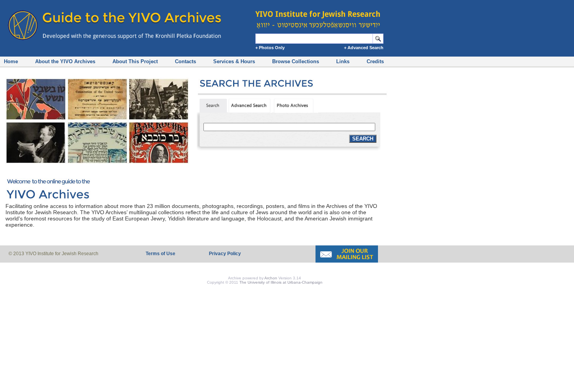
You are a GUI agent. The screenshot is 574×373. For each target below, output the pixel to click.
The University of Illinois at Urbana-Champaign (281, 282)
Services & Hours (234, 61)
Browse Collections (295, 61)
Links (342, 61)
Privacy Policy (225, 253)
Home (11, 61)
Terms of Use (160, 253)
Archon (270, 278)
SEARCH (362, 139)
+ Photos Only (270, 47)
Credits (375, 61)
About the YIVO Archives (65, 61)
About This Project (135, 61)
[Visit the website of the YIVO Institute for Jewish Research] (320, 15)
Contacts (185, 61)
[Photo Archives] (296, 111)
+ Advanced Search (363, 47)
